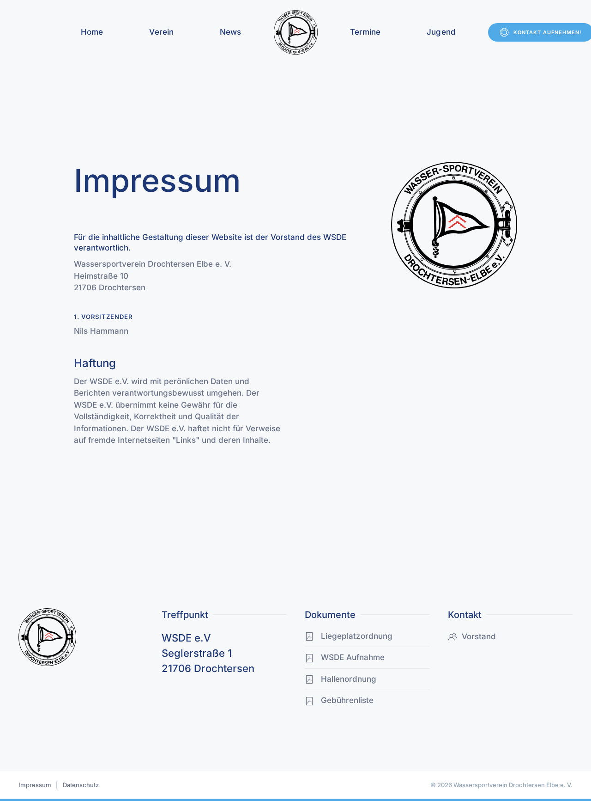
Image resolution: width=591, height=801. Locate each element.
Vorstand (479, 636)
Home (92, 32)
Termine (365, 32)
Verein (161, 32)
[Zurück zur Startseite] (296, 32)
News (230, 32)
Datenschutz (81, 785)
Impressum (34, 785)
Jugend (441, 32)
